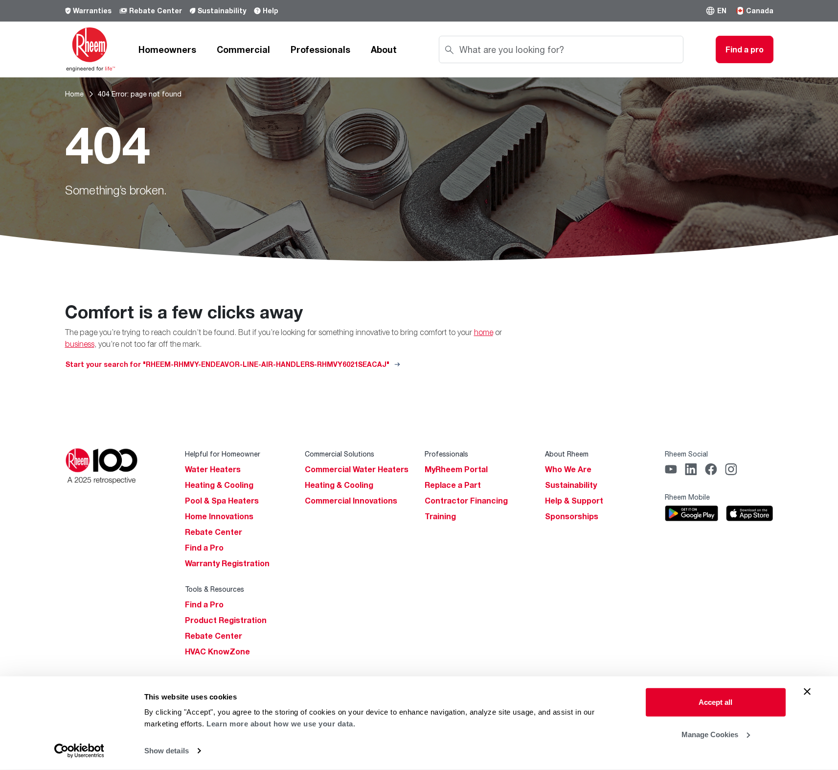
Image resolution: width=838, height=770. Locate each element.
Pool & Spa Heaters (222, 500)
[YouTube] (671, 469)
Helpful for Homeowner (222, 454)
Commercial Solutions (339, 454)
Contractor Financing (466, 500)
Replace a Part (453, 485)
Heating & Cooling (219, 485)
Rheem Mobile (687, 497)
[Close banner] (807, 691)
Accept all (715, 702)
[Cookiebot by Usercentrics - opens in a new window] (79, 751)
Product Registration (226, 620)
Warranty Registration (227, 563)
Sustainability (222, 10)
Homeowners (167, 49)
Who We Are (568, 469)
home (483, 332)
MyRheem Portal (456, 469)
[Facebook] (711, 469)
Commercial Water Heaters (356, 469)
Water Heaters (213, 469)
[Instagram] (731, 469)
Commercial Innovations (351, 500)
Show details (166, 750)
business (79, 343)
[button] (715, 11)
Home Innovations (219, 516)
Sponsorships (571, 516)
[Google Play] (691, 513)
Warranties (92, 10)
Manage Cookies (709, 734)
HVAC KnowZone (217, 651)
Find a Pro (204, 548)
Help (270, 10)
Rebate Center (155, 10)
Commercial (243, 49)
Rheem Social (686, 454)
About (384, 49)
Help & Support (574, 500)
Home (74, 94)
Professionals (320, 49)
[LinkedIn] (691, 469)
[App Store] (749, 513)
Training (440, 516)
